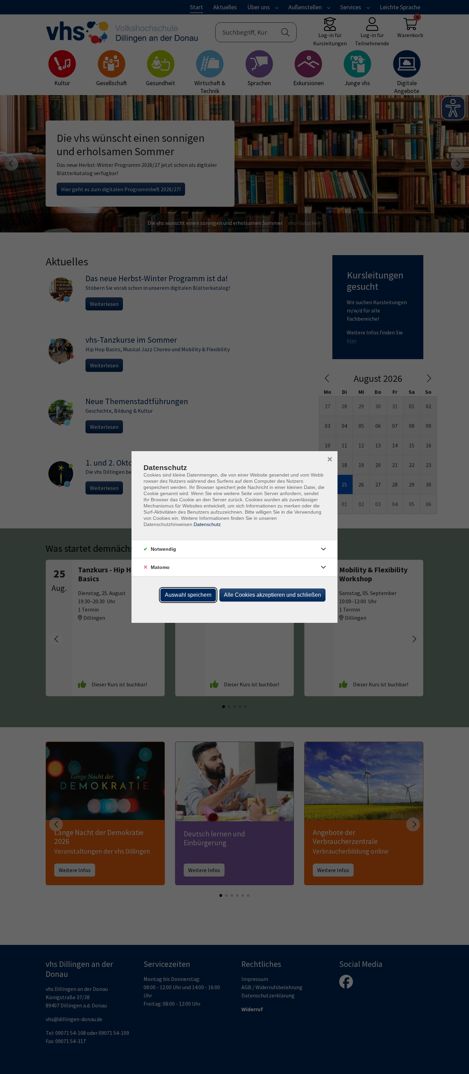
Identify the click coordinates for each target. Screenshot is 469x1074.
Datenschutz (207, 524)
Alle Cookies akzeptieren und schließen (272, 595)
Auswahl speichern (188, 595)
